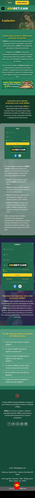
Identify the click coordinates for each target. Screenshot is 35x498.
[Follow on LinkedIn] (26, 424)
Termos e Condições (26, 404)
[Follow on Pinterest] (22, 424)
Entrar (10, 2)
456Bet (18, 407)
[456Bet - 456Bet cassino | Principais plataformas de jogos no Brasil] (17, 8)
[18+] (17, 395)
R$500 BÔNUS (22, 2)
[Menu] (3, 8)
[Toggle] (3, 342)
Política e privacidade (12, 404)
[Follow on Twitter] (13, 424)
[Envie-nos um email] (17, 424)
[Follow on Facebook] (9, 424)
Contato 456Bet (7, 402)
